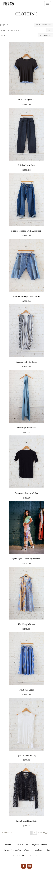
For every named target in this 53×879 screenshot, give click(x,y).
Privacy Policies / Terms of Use (16, 850)
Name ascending (43, 25)
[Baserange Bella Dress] (26, 337)
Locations (38, 850)
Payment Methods (39, 845)
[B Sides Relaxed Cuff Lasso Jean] (26, 206)
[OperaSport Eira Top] (26, 730)
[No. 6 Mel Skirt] (26, 665)
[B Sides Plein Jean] (26, 140)
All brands (45, 35)
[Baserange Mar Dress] (26, 402)
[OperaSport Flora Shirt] (26, 796)
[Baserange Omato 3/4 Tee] (26, 468)
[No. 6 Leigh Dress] (26, 599)
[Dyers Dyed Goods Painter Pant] (26, 533)
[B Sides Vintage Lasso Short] (26, 271)
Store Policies (22, 845)
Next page (43, 833)
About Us (9, 845)
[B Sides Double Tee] (26, 74)
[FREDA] (7, 3)
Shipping (33, 855)
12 (49, 30)
